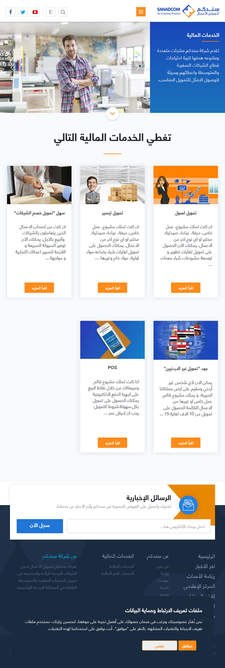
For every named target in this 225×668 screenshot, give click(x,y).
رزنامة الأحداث (201, 576)
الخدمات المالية (121, 565)
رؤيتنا (165, 572)
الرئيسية (206, 556)
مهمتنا (163, 579)
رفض (159, 645)
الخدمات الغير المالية (117, 572)
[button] (12, 67)
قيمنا (164, 586)
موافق (187, 645)
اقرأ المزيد (185, 287)
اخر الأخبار (205, 566)
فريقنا (164, 594)
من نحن (162, 565)
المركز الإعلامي (199, 585)
